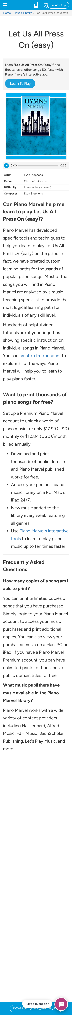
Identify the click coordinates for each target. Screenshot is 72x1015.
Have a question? (37, 1003)
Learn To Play (20, 83)
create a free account (40, 355)
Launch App (58, 5)
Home (7, 13)
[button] (5, 5)
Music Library (23, 13)
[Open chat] (61, 1004)
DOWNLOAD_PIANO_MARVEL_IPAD (36, 1008)
